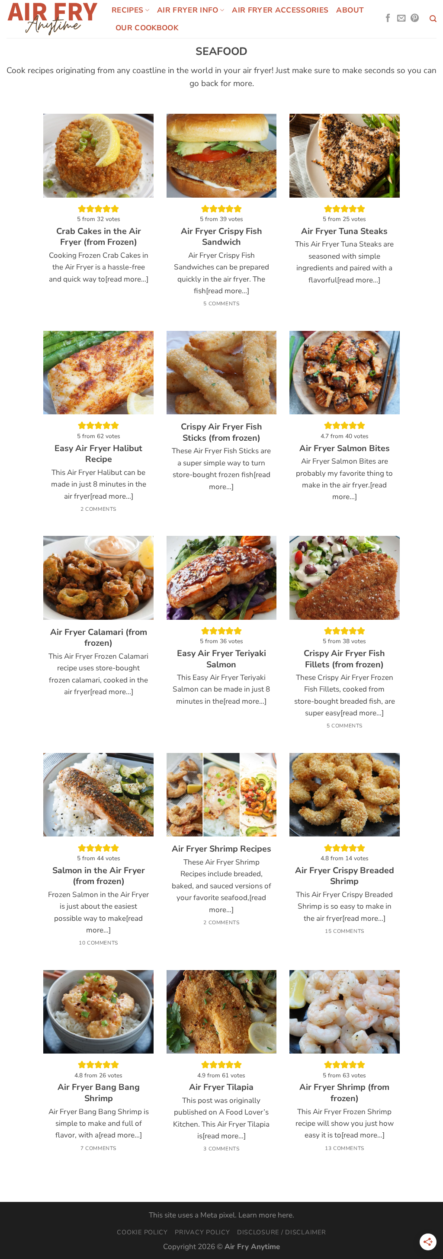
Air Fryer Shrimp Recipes (221, 849)
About (350, 10)
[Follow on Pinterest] (415, 18)
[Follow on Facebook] (388, 18)
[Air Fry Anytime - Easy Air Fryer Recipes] (52, 18)
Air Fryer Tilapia (221, 1087)
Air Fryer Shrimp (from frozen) (344, 1093)
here (285, 1215)
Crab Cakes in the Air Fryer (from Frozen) (98, 237)
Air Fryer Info (187, 10)
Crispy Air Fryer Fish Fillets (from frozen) (344, 659)
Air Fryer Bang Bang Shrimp (99, 1093)
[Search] (433, 18)
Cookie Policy (142, 1232)
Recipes (127, 10)
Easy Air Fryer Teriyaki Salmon (221, 659)
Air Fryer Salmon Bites (344, 448)
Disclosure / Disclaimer (281, 1232)
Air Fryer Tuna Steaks (344, 231)
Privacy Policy (202, 1232)
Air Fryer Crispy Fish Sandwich (221, 237)
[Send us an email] (401, 18)
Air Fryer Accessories (280, 10)
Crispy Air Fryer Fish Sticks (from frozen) (221, 432)
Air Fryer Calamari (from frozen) (98, 638)
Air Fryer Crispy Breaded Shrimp (344, 876)
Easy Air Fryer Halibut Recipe (98, 454)
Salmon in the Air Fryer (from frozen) (98, 876)
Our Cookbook (147, 28)
